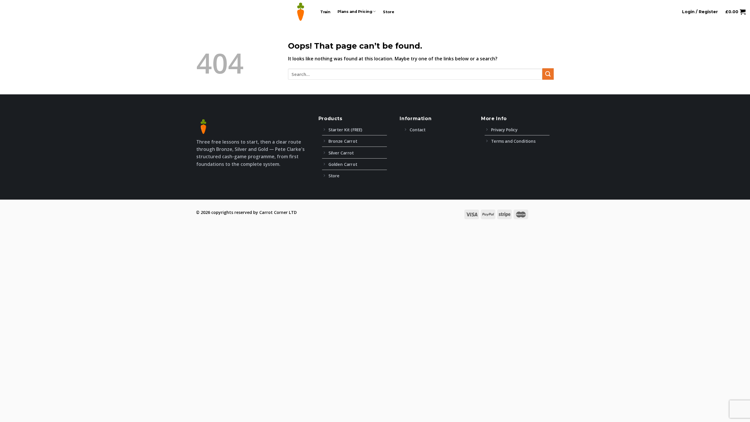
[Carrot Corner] (301, 11)
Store (388, 11)
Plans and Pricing (355, 11)
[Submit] (548, 74)
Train (325, 11)
